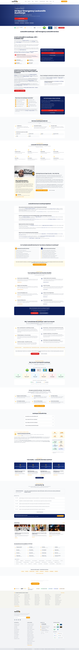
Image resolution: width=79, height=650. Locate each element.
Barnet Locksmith (57, 596)
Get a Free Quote (21, 20)
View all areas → (63, 592)
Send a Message (53, 112)
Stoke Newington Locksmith (58, 600)
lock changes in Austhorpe (52, 219)
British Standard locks (23, 49)
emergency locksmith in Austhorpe (30, 208)
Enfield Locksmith (29, 643)
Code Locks (17, 563)
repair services (25, 84)
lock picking (40, 211)
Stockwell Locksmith (57, 603)
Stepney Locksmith (16, 600)
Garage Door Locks (16, 638)
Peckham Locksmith (47, 601)
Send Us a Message (53, 55)
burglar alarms (44, 233)
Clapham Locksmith (26, 603)
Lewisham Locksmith (26, 601)
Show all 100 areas (17, 606)
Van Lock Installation (52, 563)
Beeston (17, 52)
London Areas (29, 622)
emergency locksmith (25, 40)
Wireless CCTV (30, 563)
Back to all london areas (39, 573)
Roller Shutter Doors (44, 562)
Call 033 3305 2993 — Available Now (40, 264)
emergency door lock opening (25, 219)
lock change (33, 41)
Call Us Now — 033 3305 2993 (20, 90)
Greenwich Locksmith (16, 601)
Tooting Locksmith (47, 603)
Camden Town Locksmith (17, 596)
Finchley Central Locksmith (48, 596)
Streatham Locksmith (47, 604)
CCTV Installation (16, 634)
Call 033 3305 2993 (21, 18)
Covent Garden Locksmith (58, 594)
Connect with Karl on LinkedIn (20, 196)
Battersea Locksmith (37, 603)
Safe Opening (16, 633)
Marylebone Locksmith (57, 595)
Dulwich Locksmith (26, 602)
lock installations (58, 219)
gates (21, 234)
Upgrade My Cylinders (20, 289)
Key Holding (35, 563)
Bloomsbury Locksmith (47, 595)
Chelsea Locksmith (37, 594)
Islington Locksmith (37, 595)
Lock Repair (46, 82)
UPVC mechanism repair (35, 219)
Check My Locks (19, 282)
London (18, 7)
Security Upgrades (16, 629)
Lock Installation (56, 81)
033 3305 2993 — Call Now (53, 110)
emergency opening (31, 80)
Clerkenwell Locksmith (27, 595)
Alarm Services (45, 296)
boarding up (32, 225)
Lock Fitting (61, 81)
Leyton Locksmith (26, 600)
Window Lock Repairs (58, 563)
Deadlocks (17, 560)
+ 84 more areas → (30, 645)
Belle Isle (32, 52)
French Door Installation (19, 562)
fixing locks (36, 225)
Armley (31, 51)
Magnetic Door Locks (57, 562)
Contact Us (42, 622)
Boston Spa (24, 52)
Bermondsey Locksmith (58, 601)
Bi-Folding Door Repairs (26, 562)
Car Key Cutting (40, 563)
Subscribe (28, 617)
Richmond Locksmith (16, 604)
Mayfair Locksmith (47, 594)
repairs (31, 76)
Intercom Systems (51, 562)
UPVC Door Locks (16, 630)
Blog (32, 1)
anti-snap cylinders (34, 56)
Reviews (47, 1)
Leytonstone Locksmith (37, 600)
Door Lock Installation (48, 560)
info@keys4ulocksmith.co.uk (45, 626)
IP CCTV (25, 563)
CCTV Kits (22, 563)
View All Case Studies (39, 477)
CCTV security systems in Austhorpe (52, 233)
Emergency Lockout (17, 624)
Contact (50, 1)
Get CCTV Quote (45, 289)
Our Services (16, 622)
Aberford (33, 51)
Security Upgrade (46, 563)
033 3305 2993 (65, 1)
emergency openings (26, 76)
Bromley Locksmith (37, 602)
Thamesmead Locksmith (58, 602)
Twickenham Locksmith (27, 604)
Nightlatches (21, 560)
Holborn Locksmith (16, 595)
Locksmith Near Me (42, 1)
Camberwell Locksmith (16, 602)
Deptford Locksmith (37, 601)
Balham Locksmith (57, 604)
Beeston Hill (20, 52)
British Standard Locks (27, 560)
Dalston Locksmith (47, 600)
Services (29, 1)
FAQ (53, 1)
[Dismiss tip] (64, 3)
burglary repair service (44, 227)
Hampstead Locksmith (27, 596)
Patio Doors (32, 562)
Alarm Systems (16, 637)
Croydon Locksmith (47, 602)
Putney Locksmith (37, 604)
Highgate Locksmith (37, 596)
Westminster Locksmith (17, 594)
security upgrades (18, 42)
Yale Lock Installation (34, 560)
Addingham (27, 52)
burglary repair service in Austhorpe (47, 225)
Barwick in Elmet (31, 87)
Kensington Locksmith (26, 594)
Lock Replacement (16, 625)
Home (26, 1)
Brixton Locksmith (16, 603)
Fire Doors (61, 560)
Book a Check (19, 296)
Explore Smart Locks (45, 282)
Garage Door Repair (37, 562)
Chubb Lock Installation (41, 560)
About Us (36, 1)
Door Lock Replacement (55, 560)
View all (64, 522)
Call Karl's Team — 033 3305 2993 (42, 190)
